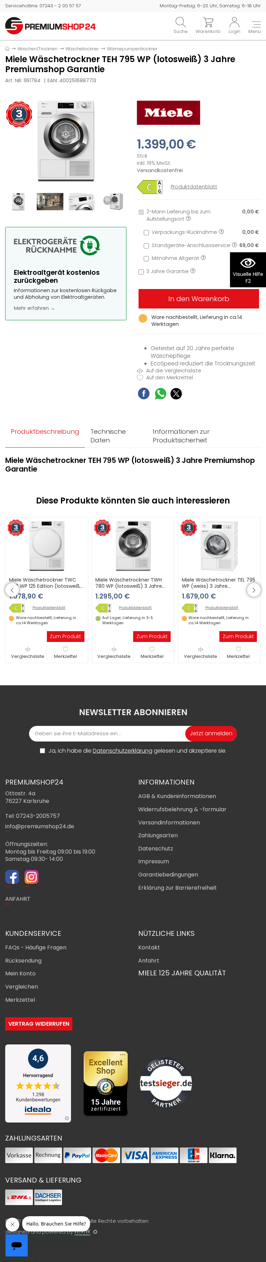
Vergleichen (21, 987)
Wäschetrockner (82, 49)
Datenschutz (155, 849)
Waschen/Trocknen (37, 49)
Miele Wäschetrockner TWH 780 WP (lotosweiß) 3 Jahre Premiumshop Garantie (128, 586)
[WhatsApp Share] (160, 394)
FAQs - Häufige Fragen (35, 947)
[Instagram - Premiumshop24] (31, 878)
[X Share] (176, 394)
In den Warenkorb (198, 299)
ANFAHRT (17, 899)
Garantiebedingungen (168, 875)
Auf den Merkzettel (169, 377)
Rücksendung (23, 961)
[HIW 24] (82, 1232)
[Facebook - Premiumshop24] (12, 878)
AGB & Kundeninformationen (177, 796)
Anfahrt (148, 961)
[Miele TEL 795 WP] (192, 608)
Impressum (153, 861)
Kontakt (149, 947)
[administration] (95, 1232)
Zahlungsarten (158, 835)
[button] (12, 590)
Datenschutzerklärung (122, 751)
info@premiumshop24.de (39, 826)
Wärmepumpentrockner (132, 49)
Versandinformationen (169, 823)
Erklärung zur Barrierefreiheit (177, 888)
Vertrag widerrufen (38, 1024)
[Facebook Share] (144, 394)
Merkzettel (65, 656)
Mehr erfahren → (34, 308)
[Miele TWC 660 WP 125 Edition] (19, 608)
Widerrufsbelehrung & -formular (182, 809)
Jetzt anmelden (211, 733)
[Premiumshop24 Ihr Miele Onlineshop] (50, 25)
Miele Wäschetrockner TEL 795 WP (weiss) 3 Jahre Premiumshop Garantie (218, 586)
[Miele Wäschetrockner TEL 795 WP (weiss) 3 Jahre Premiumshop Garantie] (219, 545)
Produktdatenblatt (194, 187)
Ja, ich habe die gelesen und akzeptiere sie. (137, 751)
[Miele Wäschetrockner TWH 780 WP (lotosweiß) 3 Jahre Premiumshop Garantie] (132, 545)
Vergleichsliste (27, 656)
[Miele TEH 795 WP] (65, 140)
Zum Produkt (65, 636)
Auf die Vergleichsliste (173, 370)
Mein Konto (20, 973)
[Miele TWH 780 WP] (105, 608)
